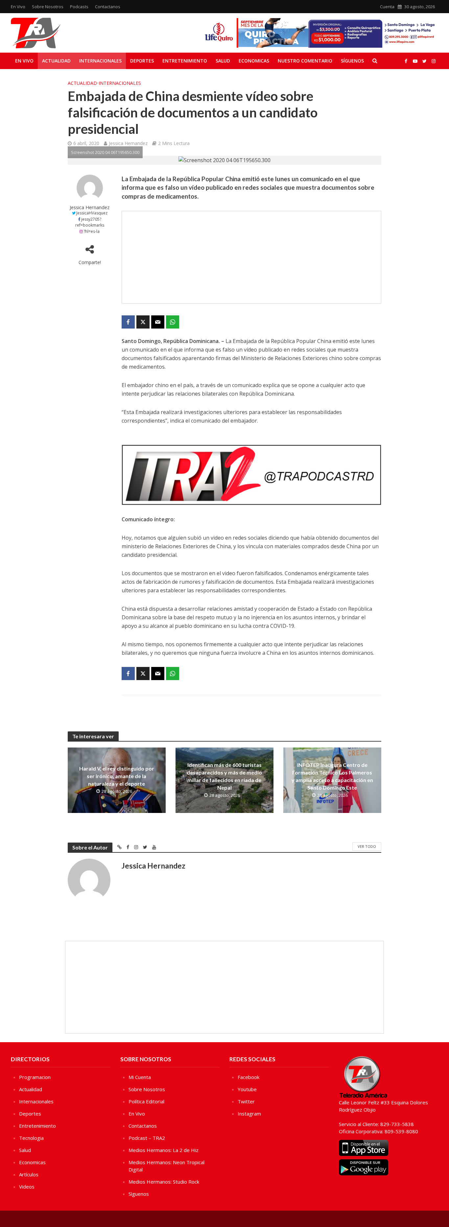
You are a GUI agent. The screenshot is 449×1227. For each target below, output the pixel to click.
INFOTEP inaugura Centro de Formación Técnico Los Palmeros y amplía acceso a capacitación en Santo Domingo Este (332, 776)
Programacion (35, 1077)
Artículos (28, 1174)
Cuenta (387, 7)
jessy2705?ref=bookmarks (89, 222)
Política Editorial (146, 1101)
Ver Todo (367, 846)
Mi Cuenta (140, 1077)
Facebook (248, 1077)
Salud (223, 61)
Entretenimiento (184, 61)
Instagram (249, 1113)
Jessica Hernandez (128, 143)
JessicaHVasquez (91, 213)
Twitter (246, 1101)
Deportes (142, 61)
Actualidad (56, 61)
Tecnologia (31, 1138)
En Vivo (18, 7)
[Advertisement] (251, 257)
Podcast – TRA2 (147, 1138)
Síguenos (352, 61)
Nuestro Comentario (305, 61)
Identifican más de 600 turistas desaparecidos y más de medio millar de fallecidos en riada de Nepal (224, 776)
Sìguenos (139, 1193)
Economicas (254, 61)
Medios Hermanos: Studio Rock (164, 1181)
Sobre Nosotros (47, 7)
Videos (27, 1186)
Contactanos (107, 7)
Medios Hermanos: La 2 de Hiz (164, 1150)
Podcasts (79, 7)
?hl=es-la (91, 231)
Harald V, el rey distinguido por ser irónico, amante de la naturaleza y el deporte (116, 776)
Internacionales (100, 61)
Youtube (247, 1089)
